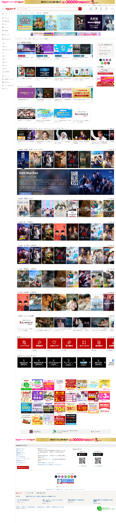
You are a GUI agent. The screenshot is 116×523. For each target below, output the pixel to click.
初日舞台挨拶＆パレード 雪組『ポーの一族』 (44, 142)
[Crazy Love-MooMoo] (109, 262)
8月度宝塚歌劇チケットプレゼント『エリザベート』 (44, 100)
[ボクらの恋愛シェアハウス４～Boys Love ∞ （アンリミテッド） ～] (60, 215)
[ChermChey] (48, 239)
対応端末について (20, 460)
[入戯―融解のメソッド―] (72, 239)
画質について (19, 454)
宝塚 (33, 38)
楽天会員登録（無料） (106, 50)
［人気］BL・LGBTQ (25, 222)
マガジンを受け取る (105, 73)
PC (72, 486)
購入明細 (94, 350)
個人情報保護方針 (31, 507)
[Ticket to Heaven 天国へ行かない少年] (85, 166)
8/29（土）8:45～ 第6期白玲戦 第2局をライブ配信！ (63, 79)
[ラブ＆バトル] (48, 215)
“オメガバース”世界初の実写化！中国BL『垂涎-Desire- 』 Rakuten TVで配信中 (81, 329)
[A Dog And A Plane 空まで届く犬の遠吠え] (97, 166)
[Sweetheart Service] (85, 285)
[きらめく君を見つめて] (72, 309)
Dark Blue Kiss (28, 173)
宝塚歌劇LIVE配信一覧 (23, 99)
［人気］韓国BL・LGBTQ (26, 269)
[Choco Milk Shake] (109, 285)
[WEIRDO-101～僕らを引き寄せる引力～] (97, 239)
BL (36, 38)
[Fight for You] (109, 309)
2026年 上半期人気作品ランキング (81, 99)
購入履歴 (64, 350)
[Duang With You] (97, 262)
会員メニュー (22, 337)
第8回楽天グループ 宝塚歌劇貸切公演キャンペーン (63, 100)
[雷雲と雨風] (85, 215)
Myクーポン (80, 350)
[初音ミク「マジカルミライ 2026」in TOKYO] (60, 23)
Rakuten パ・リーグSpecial (24, 120)
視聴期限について (20, 452)
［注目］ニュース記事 (25, 316)
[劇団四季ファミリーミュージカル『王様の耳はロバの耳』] (31, 23)
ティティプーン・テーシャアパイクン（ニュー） (47, 187)
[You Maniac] (23, 239)
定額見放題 (45, 12)
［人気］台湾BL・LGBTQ (26, 292)
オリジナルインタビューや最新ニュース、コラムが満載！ (81, 121)
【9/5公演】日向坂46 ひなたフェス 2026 (63, 58)
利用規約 (23, 507)
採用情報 (48, 507)
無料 (30, 38)
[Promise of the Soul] (48, 309)
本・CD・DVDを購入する (23, 500)
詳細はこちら (25, 193)
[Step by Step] (35, 166)
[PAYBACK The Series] (72, 166)
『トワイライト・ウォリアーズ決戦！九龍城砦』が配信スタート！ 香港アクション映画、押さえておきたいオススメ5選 (44, 329)
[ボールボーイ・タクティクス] (97, 285)
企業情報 (18, 507)
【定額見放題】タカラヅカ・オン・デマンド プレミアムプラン (41, 129)
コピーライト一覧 (68, 489)
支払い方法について (21, 462)
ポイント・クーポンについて (23, 458)
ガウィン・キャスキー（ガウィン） (44, 188)
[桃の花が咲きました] (109, 215)
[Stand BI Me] (23, 215)
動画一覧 (39, 12)
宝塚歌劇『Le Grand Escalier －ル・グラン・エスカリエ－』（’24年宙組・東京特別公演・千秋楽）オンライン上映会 (44, 58)
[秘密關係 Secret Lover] (85, 309)
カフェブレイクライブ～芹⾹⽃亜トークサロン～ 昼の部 (81, 79)
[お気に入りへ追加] (38, 193)
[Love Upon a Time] (109, 166)
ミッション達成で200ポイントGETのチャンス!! (63, 121)
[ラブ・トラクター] (35, 285)
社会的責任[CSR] (41, 507)
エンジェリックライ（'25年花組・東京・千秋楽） (63, 142)
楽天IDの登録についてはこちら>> (46, 462)
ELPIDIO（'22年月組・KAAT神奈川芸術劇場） (81, 142)
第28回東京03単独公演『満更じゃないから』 (81, 58)
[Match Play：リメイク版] (97, 215)
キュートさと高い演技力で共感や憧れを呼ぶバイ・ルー (63, 329)
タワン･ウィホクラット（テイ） (29, 187)
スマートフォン (65, 486)
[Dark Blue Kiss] (23, 166)
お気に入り (49, 350)
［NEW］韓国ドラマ (25, 199)
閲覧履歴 (46, 38)
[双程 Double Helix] (60, 166)
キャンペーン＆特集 (24, 86)
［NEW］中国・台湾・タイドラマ (30, 150)
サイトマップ (81, 489)
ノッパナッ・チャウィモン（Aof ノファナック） (32, 190)
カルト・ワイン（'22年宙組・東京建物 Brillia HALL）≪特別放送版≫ (100, 142)
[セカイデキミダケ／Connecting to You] (60, 239)
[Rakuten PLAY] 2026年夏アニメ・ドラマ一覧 (43, 121)
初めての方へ (60, 489)
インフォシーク (83, 5)
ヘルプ (25, 38)
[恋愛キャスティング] (97, 309)
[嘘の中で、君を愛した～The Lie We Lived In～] (35, 215)
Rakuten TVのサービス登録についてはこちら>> (50, 464)
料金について (19, 450)
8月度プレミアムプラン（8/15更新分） (26, 142)
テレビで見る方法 (20, 456)
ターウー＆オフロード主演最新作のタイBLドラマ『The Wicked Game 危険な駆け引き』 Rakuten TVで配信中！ (100, 329)
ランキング (32, 12)
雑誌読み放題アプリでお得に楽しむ (76, 500)
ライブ (40, 38)
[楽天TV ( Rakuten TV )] (11, 9)
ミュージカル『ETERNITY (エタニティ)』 (44, 79)
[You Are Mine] (60, 309)
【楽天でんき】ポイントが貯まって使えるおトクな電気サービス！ (41, 496)
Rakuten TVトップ (51, 489)
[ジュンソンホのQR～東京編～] (72, 215)
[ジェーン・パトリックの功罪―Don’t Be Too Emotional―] (48, 166)
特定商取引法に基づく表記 (58, 507)
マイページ (20, 350)
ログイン (105, 47)
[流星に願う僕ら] (35, 309)
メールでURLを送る (82, 466)
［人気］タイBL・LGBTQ (26, 246)
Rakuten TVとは (20, 449)
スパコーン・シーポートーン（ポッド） (27, 188)
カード (89, 5)
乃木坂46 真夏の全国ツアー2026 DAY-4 (26, 58)
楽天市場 (94, 5)
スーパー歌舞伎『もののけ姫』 (25, 78)
